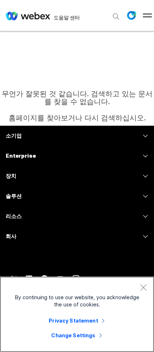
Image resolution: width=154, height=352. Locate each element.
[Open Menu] (147, 15)
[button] (131, 15)
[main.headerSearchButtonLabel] (116, 14)
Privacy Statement (73, 321)
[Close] (143, 287)
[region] (77, 314)
